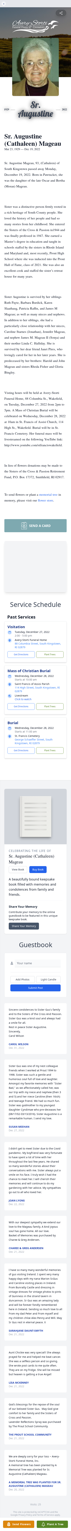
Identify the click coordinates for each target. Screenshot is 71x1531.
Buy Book (38, 869)
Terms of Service (45, 1514)
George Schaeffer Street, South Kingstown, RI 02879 (34, 741)
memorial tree (48, 494)
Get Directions (21, 654)
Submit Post (35, 988)
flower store (45, 500)
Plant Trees (50, 654)
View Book (18, 869)
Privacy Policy (25, 1514)
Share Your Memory (24, 926)
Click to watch (23, 699)
